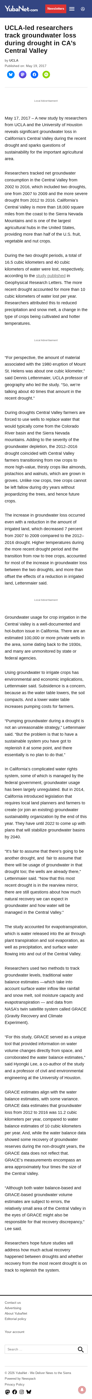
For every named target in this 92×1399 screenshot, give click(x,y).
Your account (14, 1332)
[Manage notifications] (82, 1390)
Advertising (13, 1308)
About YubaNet (16, 1313)
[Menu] (72, 8)
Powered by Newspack (20, 1378)
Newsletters (55, 8)
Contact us (13, 1302)
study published (51, 275)
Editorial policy (15, 1319)
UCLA (13, 60)
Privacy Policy (15, 1384)
